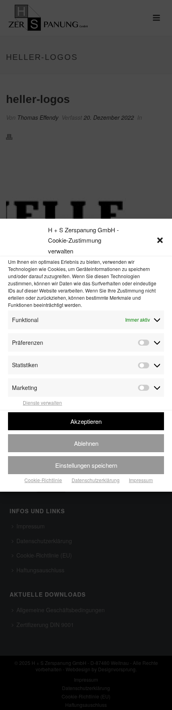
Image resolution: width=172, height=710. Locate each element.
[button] (160, 240)
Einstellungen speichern (86, 465)
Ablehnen (86, 443)
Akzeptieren (86, 421)
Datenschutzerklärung (96, 480)
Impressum (141, 480)
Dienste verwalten (42, 402)
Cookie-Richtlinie (43, 480)
